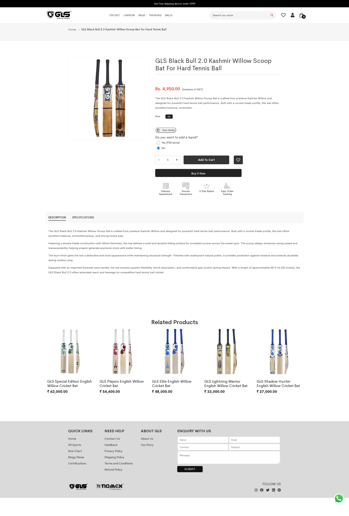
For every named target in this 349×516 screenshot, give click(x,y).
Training (155, 15)
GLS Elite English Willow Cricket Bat (172, 383)
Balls (169, 15)
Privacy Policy (114, 451)
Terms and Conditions (119, 463)
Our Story (147, 445)
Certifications (77, 463)
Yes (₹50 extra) (171, 142)
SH (169, 116)
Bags (141, 15)
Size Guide (168, 130)
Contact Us (112, 439)
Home (72, 29)
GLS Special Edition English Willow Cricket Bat (69, 383)
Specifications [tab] (83, 217)
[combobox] (242, 15)
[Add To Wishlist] (238, 160)
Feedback (111, 445)
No (163, 148)
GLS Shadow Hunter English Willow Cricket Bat (278, 383)
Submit (189, 469)
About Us (147, 439)
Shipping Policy (114, 457)
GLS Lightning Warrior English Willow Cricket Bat (226, 383)
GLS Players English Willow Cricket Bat (122, 383)
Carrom (129, 15)
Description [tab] (57, 217)
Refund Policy (113, 469)
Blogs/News (76, 457)
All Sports (74, 445)
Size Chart (75, 451)
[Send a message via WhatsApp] (339, 498)
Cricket (114, 15)
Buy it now (198, 173)
